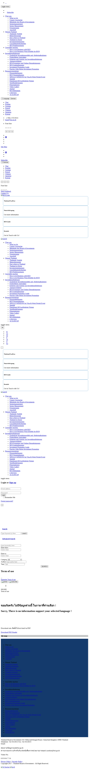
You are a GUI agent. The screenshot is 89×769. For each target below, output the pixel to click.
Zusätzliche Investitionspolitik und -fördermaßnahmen (28, 55)
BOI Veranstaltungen (17, 75)
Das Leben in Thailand (17, 38)
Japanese (8, 112)
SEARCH (44, 566)
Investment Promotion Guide (19, 67)
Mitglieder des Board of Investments (22, 22)
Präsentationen (15, 85)
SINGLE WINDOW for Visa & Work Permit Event (27, 77)
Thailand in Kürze (16, 40)
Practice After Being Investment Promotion (24, 69)
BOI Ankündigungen (17, 65)
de (7, 336)
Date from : (5, 548)
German (8, 106)
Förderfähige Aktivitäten (18, 57)
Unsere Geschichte (16, 20)
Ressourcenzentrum (12, 71)
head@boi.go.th (10, 120)
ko (7, 344)
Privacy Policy (6, 761)
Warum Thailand (11, 32)
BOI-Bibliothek (15, 91)
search (24, 533)
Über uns (8, 16)
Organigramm (14, 28)
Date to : (4, 554)
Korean (7, 114)
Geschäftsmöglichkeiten (18, 44)
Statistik (12, 79)
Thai (6, 102)
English (7, 104)
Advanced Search (8, 539)
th (7, 332)
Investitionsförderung (12, 53)
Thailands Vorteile (16, 34)
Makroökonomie (15, 36)
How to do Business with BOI (20, 49)
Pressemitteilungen (16, 73)
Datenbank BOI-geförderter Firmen (22, 81)
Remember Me (10, 497)
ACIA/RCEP (14, 95)
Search (4, 529)
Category (4, 560)
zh (7, 340)
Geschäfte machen (11, 47)
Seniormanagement (16, 24)
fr (6, 338)
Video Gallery (14, 87)
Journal (12, 89)
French (7, 108)
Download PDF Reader (9, 632)
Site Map (4, 147)
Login (3, 495)
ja (6, 342)
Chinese (8, 110)
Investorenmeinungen (17, 42)
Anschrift (13, 30)
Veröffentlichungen (16, 83)
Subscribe (10, 12)
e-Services (13, 93)
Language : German (9, 98)
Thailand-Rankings (11, 666)
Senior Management (16, 26)
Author (3, 562)
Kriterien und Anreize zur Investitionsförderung (26, 59)
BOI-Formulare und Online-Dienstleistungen (25, 63)
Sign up (12, 482)
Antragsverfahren (15, 61)
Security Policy (17, 761)
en (7, 334)
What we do (14, 18)
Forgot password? (7, 501)
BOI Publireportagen (17, 45)
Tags (2, 564)
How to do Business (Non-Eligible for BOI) (25, 51)
